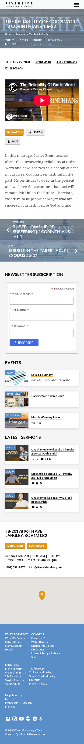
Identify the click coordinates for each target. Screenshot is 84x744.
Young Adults (12, 683)
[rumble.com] (28, 719)
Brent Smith (43, 61)
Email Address (21, 294)
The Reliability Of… (39, 34)
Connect (37, 634)
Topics (10, 40)
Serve (34, 657)
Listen (37, 132)
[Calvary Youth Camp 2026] (16, 399)
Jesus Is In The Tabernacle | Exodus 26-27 (38, 253)
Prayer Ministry (38, 683)
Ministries (12, 664)
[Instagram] (14, 719)
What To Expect (16, 634)
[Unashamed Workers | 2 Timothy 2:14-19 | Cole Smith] (16, 453)
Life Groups (37, 649)
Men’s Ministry (13, 668)
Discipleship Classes (42, 645)
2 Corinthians (14, 68)
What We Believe (15, 638)
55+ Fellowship (13, 676)
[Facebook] (7, 719)
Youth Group (36, 668)
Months (11, 44)
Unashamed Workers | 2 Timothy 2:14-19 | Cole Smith (52, 451)
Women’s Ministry (15, 672)
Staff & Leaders (13, 645)
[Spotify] (35, 719)
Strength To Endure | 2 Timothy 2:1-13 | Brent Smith (51, 475)
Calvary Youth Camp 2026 (47, 396)
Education (35, 679)
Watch (16, 132)
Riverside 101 (39, 638)
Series (24, 40)
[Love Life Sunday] (16, 378)
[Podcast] (40, 719)
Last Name (19, 326)
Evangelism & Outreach (18, 702)
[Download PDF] (50, 459)
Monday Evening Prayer (46, 417)
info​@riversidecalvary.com (46, 567)
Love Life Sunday (42, 374)
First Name (19, 310)
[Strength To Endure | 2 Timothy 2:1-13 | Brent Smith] (16, 477)
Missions (10, 706)
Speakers (54, 40)
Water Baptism (40, 642)
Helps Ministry (13, 695)
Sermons (20, 34)
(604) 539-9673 (15, 567)
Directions (15, 545)
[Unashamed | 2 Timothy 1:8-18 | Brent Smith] (16, 501)
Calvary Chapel (13, 642)
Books (38, 40)
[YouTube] (21, 719)
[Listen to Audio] (46, 459)
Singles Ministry (14, 680)
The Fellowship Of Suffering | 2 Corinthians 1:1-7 (41, 231)
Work (34, 459)
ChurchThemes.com (32, 734)
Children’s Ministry (40, 672)
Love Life (10, 699)
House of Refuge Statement (47, 653)
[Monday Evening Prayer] (16, 421)
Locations (37, 545)
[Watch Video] (42, 459)
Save (14, 141)
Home (8, 34)
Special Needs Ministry (42, 676)
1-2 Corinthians (66, 61)
